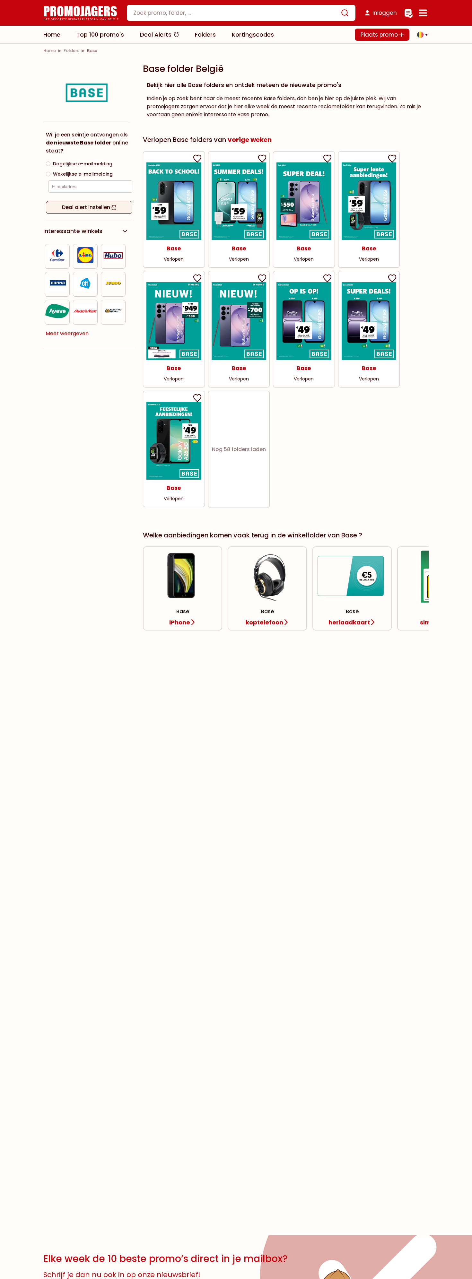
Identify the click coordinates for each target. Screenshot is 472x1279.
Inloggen (384, 13)
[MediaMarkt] (85, 312)
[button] (421, 34)
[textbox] (235, 13)
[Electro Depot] (113, 312)
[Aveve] (57, 312)
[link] (49, 50)
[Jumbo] (113, 284)
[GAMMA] (57, 284)
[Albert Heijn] (85, 284)
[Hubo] (113, 256)
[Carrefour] (57, 256)
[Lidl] (85, 256)
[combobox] (241, 13)
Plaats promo (380, 35)
